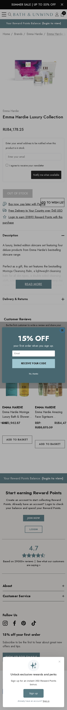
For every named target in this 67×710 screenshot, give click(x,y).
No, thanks (33, 374)
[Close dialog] (62, 330)
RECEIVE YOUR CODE (33, 363)
